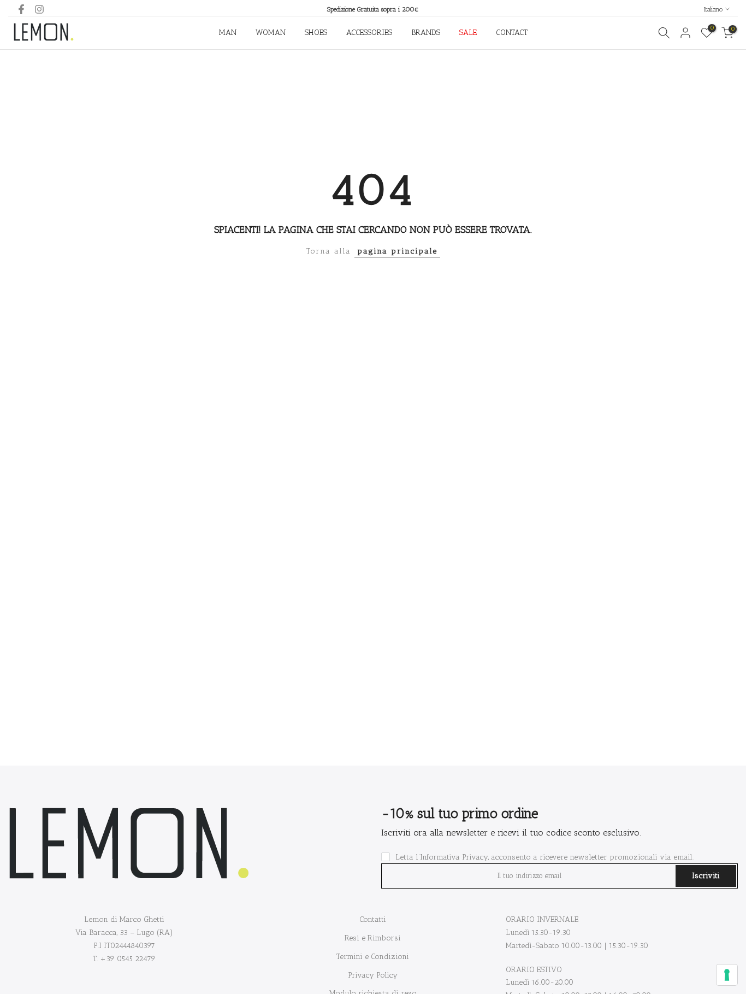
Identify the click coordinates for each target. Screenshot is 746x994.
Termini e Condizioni (372, 956)
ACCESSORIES (369, 32)
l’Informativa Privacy (452, 857)
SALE (468, 32)
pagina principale (397, 251)
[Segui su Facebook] (21, 9)
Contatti (372, 919)
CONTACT (512, 32)
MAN (227, 32)
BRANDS (425, 32)
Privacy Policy (373, 975)
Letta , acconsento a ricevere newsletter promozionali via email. (544, 857)
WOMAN (271, 32)
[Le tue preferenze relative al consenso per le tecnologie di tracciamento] (727, 974)
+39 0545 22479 (128, 958)
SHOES (316, 32)
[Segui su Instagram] (39, 9)
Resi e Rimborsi (373, 938)
